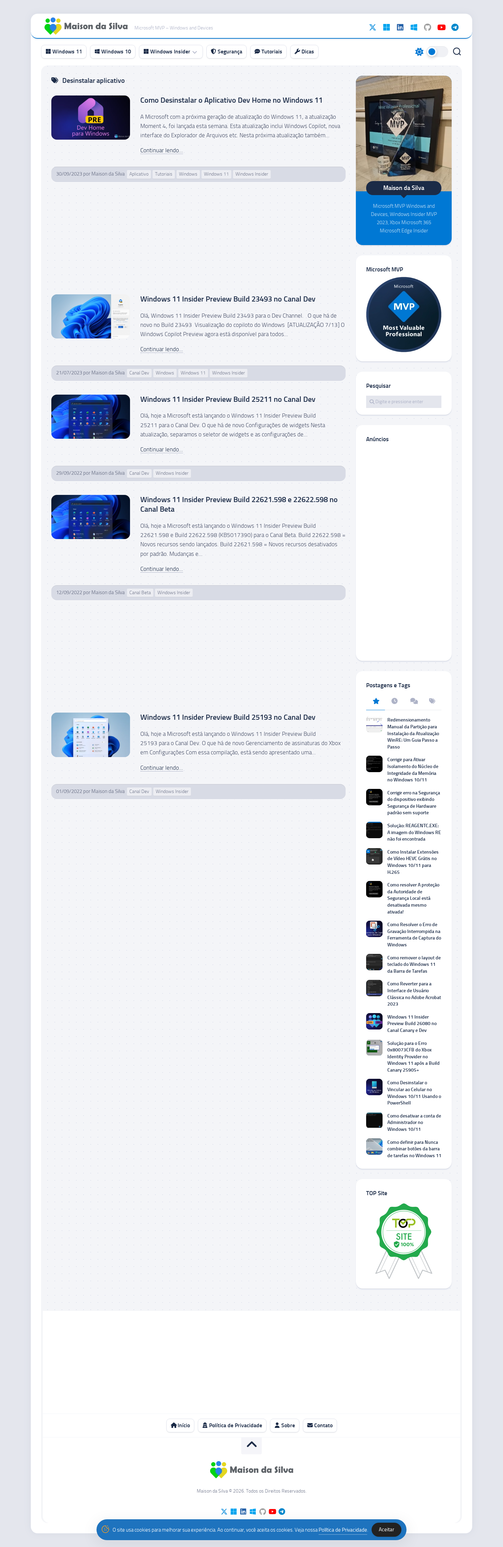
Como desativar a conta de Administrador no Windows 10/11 (414, 1122)
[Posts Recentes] (394, 702)
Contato (323, 1425)
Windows (188, 174)
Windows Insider (169, 51)
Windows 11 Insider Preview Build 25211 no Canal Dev (227, 399)
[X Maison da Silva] (372, 27)
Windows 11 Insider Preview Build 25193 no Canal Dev (227, 717)
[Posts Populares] (375, 702)
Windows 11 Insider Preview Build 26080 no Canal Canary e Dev (412, 1023)
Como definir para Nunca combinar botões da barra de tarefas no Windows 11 (414, 1149)
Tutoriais (271, 51)
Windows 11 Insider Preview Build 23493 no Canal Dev (227, 299)
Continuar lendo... (161, 150)
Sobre (287, 1425)
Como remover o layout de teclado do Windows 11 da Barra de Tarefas (414, 964)
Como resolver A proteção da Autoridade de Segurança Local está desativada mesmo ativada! (413, 898)
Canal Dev (139, 373)
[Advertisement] (198, 244)
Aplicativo (139, 174)
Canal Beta (140, 593)
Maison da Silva (108, 174)
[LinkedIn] (400, 27)
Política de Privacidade (235, 1425)
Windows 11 (66, 51)
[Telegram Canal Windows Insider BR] (455, 27)
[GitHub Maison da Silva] (427, 27)
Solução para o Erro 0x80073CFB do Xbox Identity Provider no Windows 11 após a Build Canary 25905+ (413, 1056)
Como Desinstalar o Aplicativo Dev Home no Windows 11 (231, 100)
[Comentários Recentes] (413, 702)
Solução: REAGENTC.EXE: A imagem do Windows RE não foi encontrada (414, 832)
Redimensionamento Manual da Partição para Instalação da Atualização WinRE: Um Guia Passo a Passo (413, 733)
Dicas (307, 51)
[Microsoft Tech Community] (386, 27)
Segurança (229, 51)
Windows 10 (115, 51)
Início (183, 1425)
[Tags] (432, 702)
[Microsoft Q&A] (413, 27)
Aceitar (386, 1529)
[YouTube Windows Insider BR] (441, 27)
